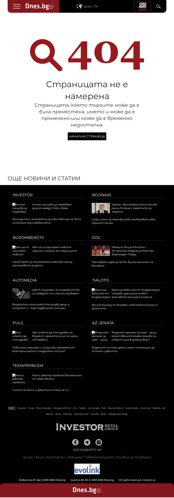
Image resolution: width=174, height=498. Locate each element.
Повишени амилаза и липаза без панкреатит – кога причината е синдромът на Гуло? (44, 349)
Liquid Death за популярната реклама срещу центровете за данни (42, 263)
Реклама (75, 457)
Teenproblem (28, 365)
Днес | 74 (91, 6)
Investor (23, 195)
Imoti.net (145, 408)
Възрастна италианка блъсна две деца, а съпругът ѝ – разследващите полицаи (40, 306)
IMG (11, 408)
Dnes (31, 408)
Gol (96, 237)
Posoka (94, 413)
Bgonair (101, 195)
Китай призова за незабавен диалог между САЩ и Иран (52, 206)
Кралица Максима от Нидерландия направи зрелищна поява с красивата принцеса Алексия (136, 293)
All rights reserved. (80, 479)
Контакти (55, 457)
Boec (104, 413)
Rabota (157, 408)
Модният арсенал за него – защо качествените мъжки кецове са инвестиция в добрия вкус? (134, 336)
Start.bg (67, 413)
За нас (28, 457)
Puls (18, 323)
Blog (58, 413)
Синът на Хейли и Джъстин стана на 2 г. (40, 389)
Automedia (25, 280)
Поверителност (99, 457)
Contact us (148, 479)
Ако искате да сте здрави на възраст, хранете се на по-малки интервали (55, 336)
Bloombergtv (28, 237)
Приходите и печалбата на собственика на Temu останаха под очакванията (46, 220)
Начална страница (87, 136)
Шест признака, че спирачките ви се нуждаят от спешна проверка (56, 291)
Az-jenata (103, 323)
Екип (40, 457)
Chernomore (81, 413)
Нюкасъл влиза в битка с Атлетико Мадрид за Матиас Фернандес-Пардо (133, 250)
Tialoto (100, 280)
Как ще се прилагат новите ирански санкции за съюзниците (54, 248)
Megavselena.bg (118, 413)
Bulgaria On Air (62, 408)
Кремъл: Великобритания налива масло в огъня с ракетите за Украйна (134, 208)
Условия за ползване (133, 457)
